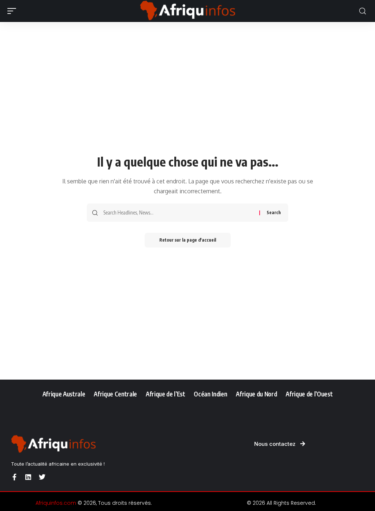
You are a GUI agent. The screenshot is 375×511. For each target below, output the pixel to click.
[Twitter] (42, 477)
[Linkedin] (28, 477)
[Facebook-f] (14, 477)
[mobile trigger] (13, 11)
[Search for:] (178, 213)
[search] (362, 11)
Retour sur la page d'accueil (187, 240)
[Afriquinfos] (187, 11)
